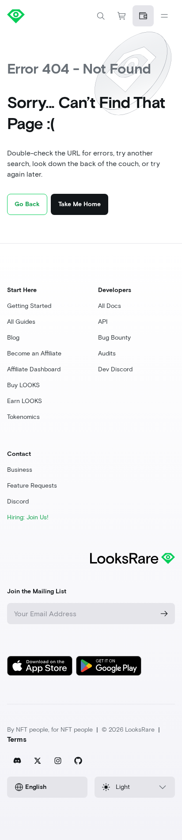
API (103, 322)
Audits (107, 353)
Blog (13, 337)
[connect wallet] (143, 15)
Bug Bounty (114, 337)
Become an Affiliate (34, 353)
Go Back (27, 204)
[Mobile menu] (164, 15)
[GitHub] (78, 761)
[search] (100, 15)
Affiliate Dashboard (34, 369)
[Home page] (49, 16)
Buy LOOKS (23, 385)
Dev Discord (115, 369)
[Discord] (17, 761)
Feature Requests (32, 485)
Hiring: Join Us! (28, 517)
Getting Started (29, 306)
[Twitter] (37, 761)
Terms (17, 739)
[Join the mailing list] (164, 613)
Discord (18, 501)
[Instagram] (58, 761)
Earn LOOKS (24, 401)
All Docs (109, 306)
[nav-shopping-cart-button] (122, 15)
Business (19, 470)
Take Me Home (79, 204)
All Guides (21, 322)
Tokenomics (23, 417)
